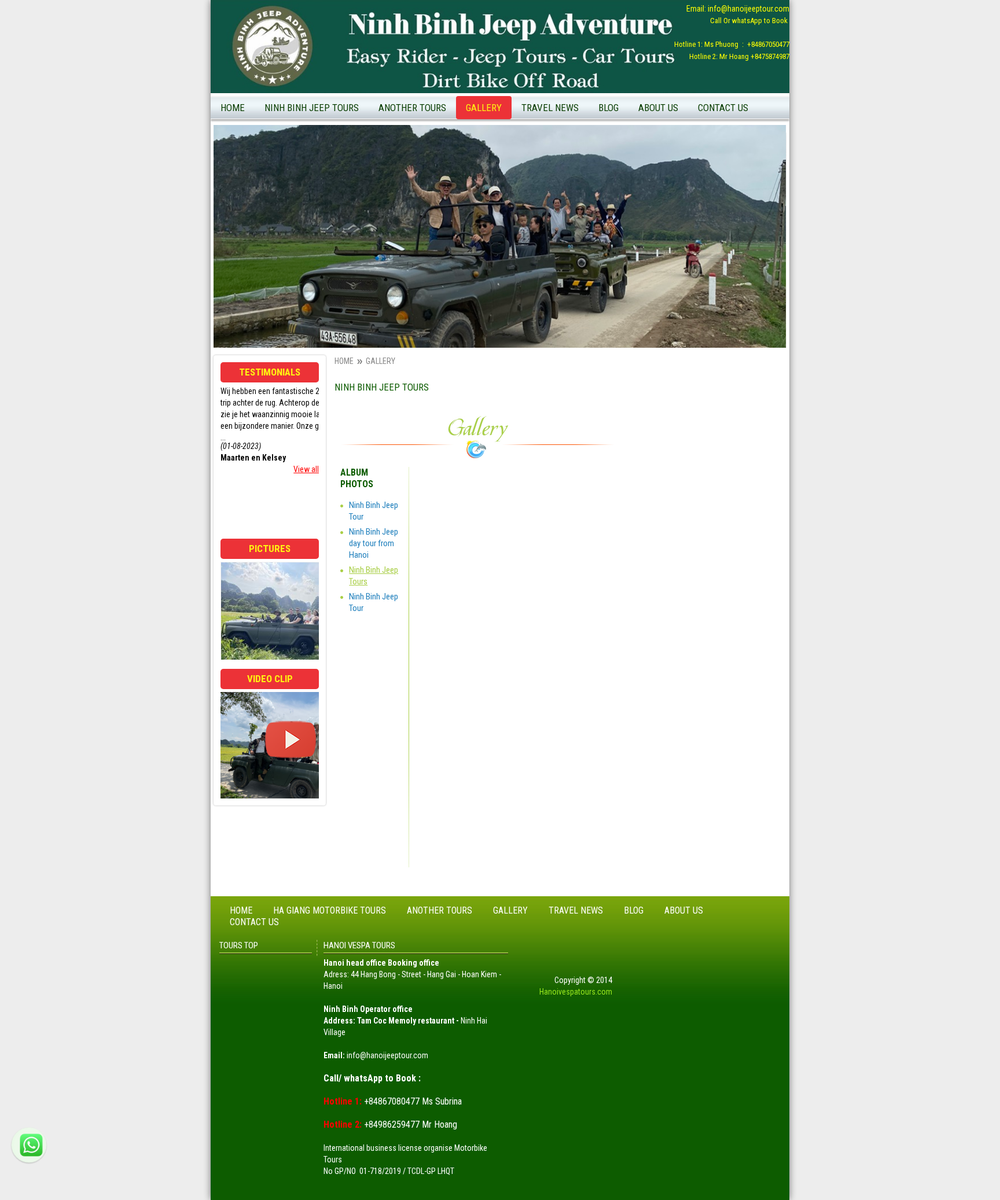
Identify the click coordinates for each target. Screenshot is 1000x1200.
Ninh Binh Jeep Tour (637, 148)
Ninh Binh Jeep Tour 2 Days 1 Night (327, 148)
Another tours (412, 107)
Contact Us (723, 107)
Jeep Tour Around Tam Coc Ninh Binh (665, 131)
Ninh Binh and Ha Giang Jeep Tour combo (439, 155)
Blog (608, 107)
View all (306, 469)
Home (232, 107)
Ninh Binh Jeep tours (311, 107)
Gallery (484, 107)
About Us (658, 107)
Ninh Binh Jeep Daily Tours (313, 131)
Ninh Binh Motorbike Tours (428, 131)
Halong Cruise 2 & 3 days (425, 199)
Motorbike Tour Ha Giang (425, 181)
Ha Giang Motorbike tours (329, 910)
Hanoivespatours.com (575, 991)
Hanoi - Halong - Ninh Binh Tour (436, 217)
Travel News (550, 107)
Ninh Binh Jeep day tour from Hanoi (373, 543)
